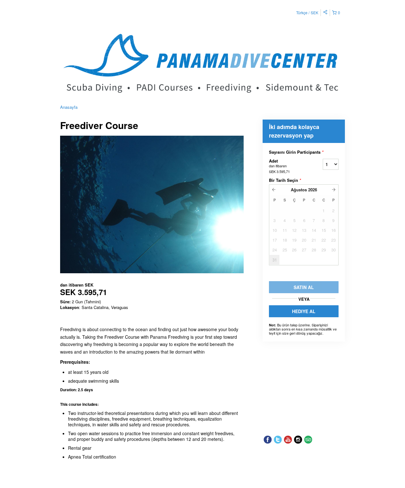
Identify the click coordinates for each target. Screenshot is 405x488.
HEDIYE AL (303, 311)
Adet (279, 166)
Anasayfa (69, 107)
